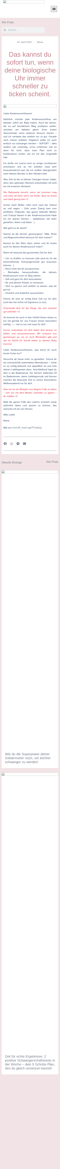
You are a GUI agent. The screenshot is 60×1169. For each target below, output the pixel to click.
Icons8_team (20, 427)
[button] (54, 9)
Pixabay (37, 427)
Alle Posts (8, 22)
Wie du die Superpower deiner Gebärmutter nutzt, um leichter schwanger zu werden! (28, 758)
